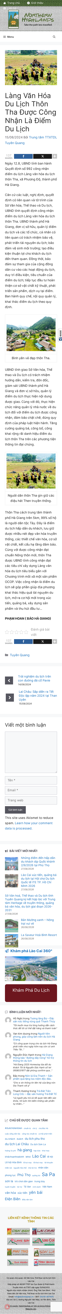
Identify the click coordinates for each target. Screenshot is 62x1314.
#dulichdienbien (13, 1128)
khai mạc (45, 1151)
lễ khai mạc (38, 1163)
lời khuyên (48, 1163)
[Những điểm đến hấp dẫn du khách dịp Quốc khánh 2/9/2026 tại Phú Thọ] (11, 864)
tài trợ (19, 1187)
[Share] (23, 156)
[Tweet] (42, 156)
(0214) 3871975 (47, 1296)
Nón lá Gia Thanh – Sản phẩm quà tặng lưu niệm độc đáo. (32, 1077)
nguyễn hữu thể (20, 1168)
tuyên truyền (10, 1187)
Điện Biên (12, 1199)
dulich (20, 1139)
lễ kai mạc (27, 1163)
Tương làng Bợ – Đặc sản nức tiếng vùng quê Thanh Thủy (34, 1020)
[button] (54, 37)
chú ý (35, 1128)
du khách (10, 1139)
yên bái (35, 1192)
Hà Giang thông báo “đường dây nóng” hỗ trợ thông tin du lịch (33, 1057)
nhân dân (43, 1167)
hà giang (25, 1150)
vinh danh (37, 1187)
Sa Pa (48, 1174)
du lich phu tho (35, 1138)
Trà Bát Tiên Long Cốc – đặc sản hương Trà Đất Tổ (35, 1092)
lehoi (28, 1156)
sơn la (9, 1181)
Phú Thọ (24, 1175)
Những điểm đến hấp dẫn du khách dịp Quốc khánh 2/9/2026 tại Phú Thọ (38, 861)
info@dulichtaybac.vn (24, 1296)
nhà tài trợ (32, 1168)
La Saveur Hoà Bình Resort (39, 935)
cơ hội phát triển (45, 1134)
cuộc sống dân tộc (12, 1134)
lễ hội (50, 1156)
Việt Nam (47, 1186)
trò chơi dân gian (24, 1181)
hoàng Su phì (10, 1151)
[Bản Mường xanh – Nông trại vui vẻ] (11, 926)
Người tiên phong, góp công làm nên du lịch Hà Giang (34, 1036)
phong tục (10, 1175)
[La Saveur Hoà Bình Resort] (11, 941)
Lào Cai (39, 1156)
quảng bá (36, 1175)
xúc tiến (22, 1192)
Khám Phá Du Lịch (31, 990)
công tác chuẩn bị (29, 1134)
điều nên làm (27, 1200)
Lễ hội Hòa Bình (13, 1162)
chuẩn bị (27, 1128)
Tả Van (27, 1186)
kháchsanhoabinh (14, 1156)
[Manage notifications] (7, 1306)
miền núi (8, 1168)
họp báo (37, 1151)
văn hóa (10, 1192)
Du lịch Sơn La (38, 1144)
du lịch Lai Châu (17, 1144)
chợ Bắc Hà (43, 1128)
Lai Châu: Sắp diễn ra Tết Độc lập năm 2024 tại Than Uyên (38, 695)
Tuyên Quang (20, 655)
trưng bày (39, 1181)
